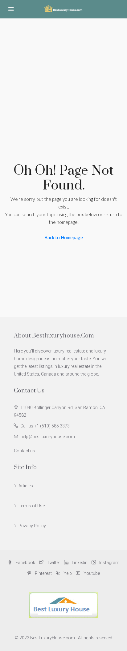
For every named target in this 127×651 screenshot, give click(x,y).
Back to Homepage (63, 237)
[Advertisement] (63, 84)
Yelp (67, 573)
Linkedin (79, 562)
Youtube (91, 573)
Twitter (53, 562)
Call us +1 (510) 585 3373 (45, 425)
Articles (25, 485)
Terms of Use (31, 505)
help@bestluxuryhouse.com (47, 436)
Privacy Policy (32, 525)
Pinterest (43, 573)
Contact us (24, 450)
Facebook (24, 562)
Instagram (108, 562)
